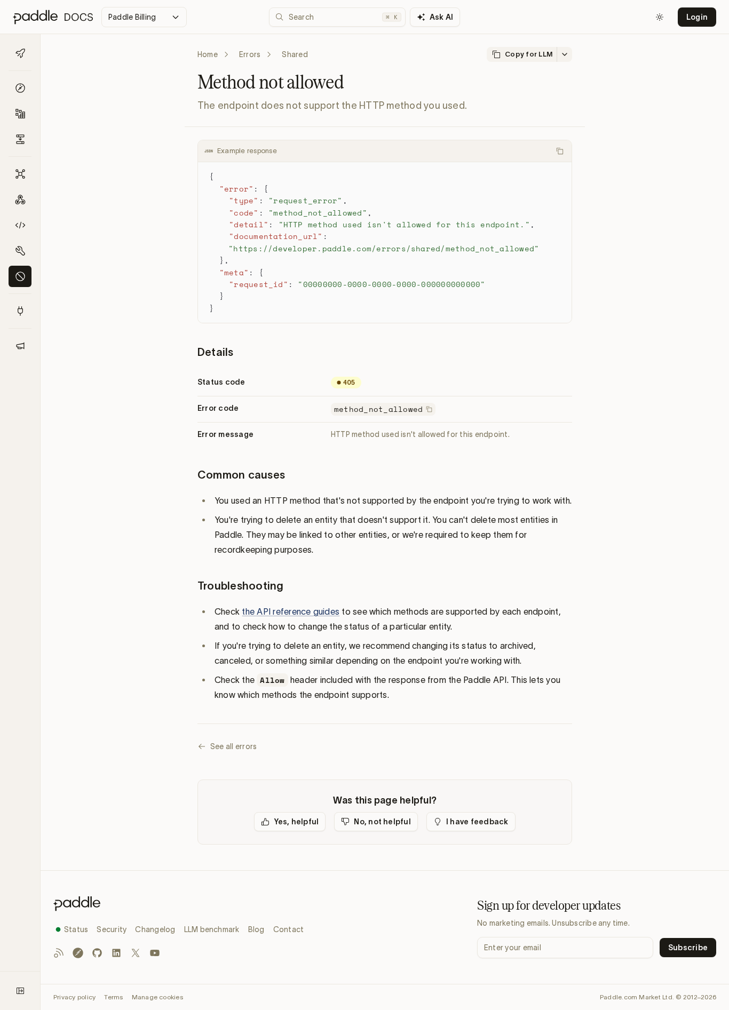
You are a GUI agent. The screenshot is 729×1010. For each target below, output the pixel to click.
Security (111, 929)
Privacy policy (74, 996)
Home (207, 54)
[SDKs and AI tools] (20, 250)
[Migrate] (20, 139)
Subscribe (688, 947)
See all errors (233, 746)
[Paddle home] (178, 903)
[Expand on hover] (20, 990)
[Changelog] (20, 345)
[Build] (20, 113)
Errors (249, 54)
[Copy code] (559, 151)
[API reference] (20, 174)
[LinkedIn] (116, 953)
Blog (256, 929)
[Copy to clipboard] (429, 409)
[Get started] (20, 53)
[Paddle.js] (20, 225)
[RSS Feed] (58, 953)
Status (76, 929)
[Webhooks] (20, 199)
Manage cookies (157, 996)
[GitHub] (97, 953)
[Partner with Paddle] (20, 311)
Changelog (155, 929)
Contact (288, 929)
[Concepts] (20, 88)
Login (697, 17)
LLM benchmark (212, 929)
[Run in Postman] (78, 953)
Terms (113, 996)
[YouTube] (154, 953)
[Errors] (20, 276)
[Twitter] (135, 953)
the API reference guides (290, 611)
